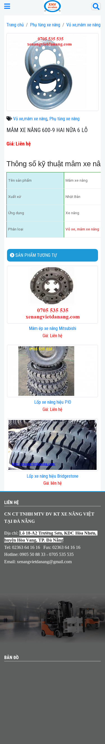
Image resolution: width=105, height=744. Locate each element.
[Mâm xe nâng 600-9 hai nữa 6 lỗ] (52, 71)
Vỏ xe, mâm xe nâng (82, 229)
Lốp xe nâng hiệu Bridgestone (52, 476)
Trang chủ (15, 24)
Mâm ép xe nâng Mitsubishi (52, 328)
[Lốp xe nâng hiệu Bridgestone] (52, 444)
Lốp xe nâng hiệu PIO (52, 402)
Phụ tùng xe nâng (45, 24)
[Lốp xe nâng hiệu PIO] (52, 370)
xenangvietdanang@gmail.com (44, 561)
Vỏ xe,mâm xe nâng (83, 24)
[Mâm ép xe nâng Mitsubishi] (52, 294)
